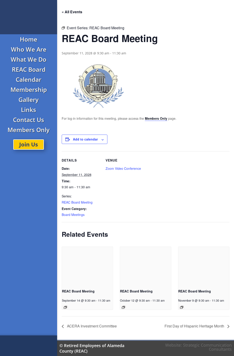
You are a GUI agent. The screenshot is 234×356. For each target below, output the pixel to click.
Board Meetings (73, 214)
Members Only (29, 130)
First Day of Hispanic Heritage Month (195, 326)
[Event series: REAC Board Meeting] (65, 307)
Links (28, 109)
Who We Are (28, 49)
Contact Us (28, 119)
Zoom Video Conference (123, 168)
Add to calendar (85, 139)
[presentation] (87, 266)
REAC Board (28, 69)
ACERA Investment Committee (91, 326)
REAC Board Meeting (77, 202)
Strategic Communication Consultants (207, 347)
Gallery (29, 99)
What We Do (28, 59)
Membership (29, 89)
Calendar (28, 79)
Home (28, 39)
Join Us (28, 144)
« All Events (72, 11)
